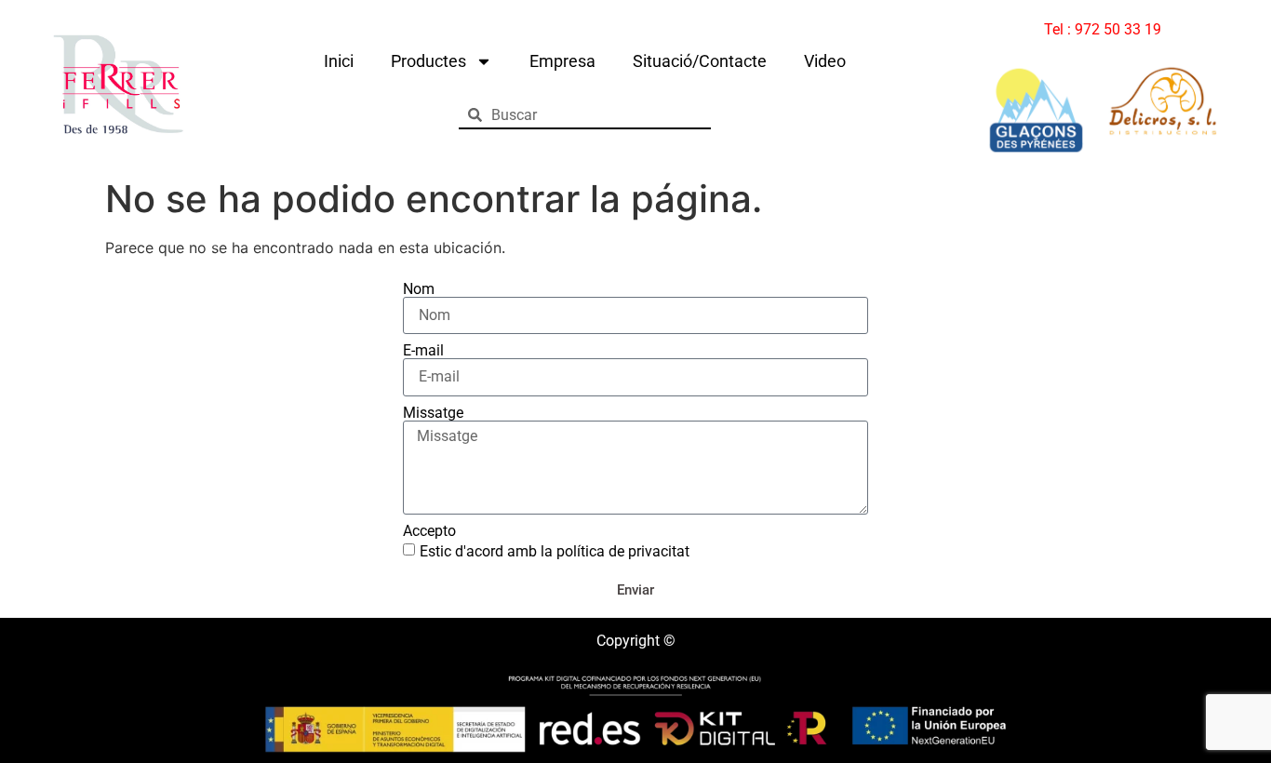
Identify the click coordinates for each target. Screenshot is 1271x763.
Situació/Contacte (700, 61)
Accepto (429, 531)
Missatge (433, 413)
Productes (428, 61)
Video (825, 61)
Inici (339, 61)
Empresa (562, 61)
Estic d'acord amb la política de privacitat (554, 551)
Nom (419, 289)
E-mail (423, 350)
